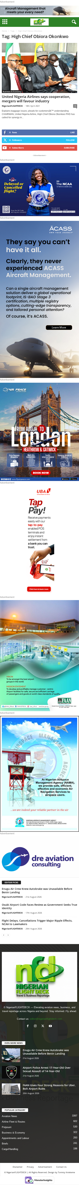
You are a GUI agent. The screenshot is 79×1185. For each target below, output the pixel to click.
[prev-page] (4, 935)
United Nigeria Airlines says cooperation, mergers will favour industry (36, 98)
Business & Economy (12, 91)
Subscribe (69, 147)
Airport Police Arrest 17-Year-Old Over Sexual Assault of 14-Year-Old (47, 1069)
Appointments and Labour (15, 1138)
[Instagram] (36, 1026)
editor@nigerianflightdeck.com (46, 1018)
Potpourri (6, 1127)
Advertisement (45, 1166)
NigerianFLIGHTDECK (12, 105)
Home (4, 31)
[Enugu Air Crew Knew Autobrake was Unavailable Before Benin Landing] (11, 1055)
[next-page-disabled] (8, 935)
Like (72, 132)
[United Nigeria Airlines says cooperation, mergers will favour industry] (39, 68)
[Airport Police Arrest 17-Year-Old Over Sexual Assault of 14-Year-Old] (11, 1072)
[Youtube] (50, 1026)
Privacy (30, 1166)
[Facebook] (28, 1026)
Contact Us (61, 1166)
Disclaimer (18, 1166)
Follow (70, 140)
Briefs (5, 1143)
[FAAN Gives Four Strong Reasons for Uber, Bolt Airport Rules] (11, 1089)
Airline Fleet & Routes (13, 1121)
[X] (43, 1026)
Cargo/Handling (10, 1149)
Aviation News (9, 1116)
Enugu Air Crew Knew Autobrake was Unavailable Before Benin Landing (46, 1051)
